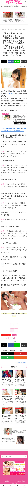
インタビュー (5, 338)
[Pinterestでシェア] (8, 426)
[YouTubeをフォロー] (20, 353)
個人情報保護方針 (21, 481)
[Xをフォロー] (7, 353)
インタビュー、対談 (7, 335)
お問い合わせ (14, 483)
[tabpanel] (8, 17)
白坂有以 (10, 93)
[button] (24, 61)
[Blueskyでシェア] (17, 418)
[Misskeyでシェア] (23, 418)
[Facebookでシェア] (5, 422)
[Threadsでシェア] (11, 422)
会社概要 (7, 481)
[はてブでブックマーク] (17, 422)
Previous (1, 17)
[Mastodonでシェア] (11, 418)
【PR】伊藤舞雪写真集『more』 (11, 128)
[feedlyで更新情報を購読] (7, 357)
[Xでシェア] (5, 418)
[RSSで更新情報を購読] (20, 357)
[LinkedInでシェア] (14, 426)
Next (27, 17)
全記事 (14, 335)
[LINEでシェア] (23, 422)
